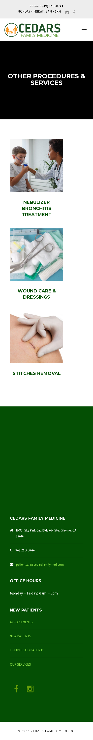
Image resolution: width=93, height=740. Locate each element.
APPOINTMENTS (21, 622)
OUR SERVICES (20, 664)
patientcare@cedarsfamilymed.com (40, 564)
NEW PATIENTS (20, 636)
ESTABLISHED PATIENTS (27, 650)
